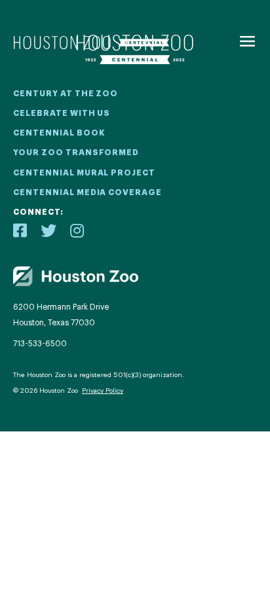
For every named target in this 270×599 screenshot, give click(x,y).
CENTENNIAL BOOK (59, 133)
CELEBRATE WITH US (61, 113)
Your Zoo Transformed (76, 152)
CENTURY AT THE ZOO (65, 94)
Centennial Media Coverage (87, 192)
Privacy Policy (102, 391)
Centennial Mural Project (84, 173)
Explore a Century (134, 471)
